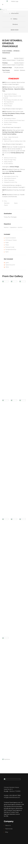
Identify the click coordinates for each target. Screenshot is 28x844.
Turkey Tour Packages (10, 217)
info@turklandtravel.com (12, 797)
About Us (8, 825)
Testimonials (8, 828)
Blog (6, 832)
